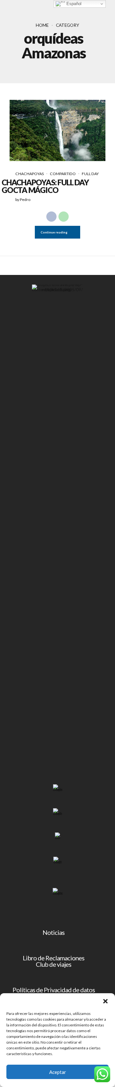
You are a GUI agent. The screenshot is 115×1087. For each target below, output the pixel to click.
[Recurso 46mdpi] (57, 812)
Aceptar (57, 1072)
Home (42, 25)
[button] (105, 1001)
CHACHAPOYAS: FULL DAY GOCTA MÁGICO (45, 186)
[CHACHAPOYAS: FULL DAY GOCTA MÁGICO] (57, 130)
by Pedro (22, 199)
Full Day (90, 173)
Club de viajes (53, 964)
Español (73, 3)
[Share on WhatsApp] (63, 216)
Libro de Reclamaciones (53, 958)
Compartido (63, 173)
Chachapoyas (29, 173)
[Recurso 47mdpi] (57, 837)
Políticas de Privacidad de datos (53, 990)
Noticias (53, 932)
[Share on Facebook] (51, 216)
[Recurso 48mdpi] (57, 862)
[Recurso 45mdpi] (57, 789)
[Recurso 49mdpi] (58, 891)
